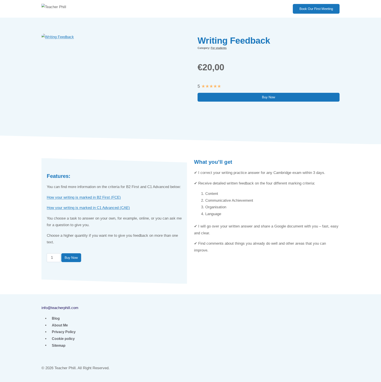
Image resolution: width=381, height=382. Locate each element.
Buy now (268, 97)
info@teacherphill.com (59, 308)
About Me (60, 325)
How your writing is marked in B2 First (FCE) (84, 197)
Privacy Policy (64, 332)
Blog (56, 318)
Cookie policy (63, 339)
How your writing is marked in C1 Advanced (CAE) (88, 208)
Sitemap (58, 345)
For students (219, 48)
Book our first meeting (316, 9)
